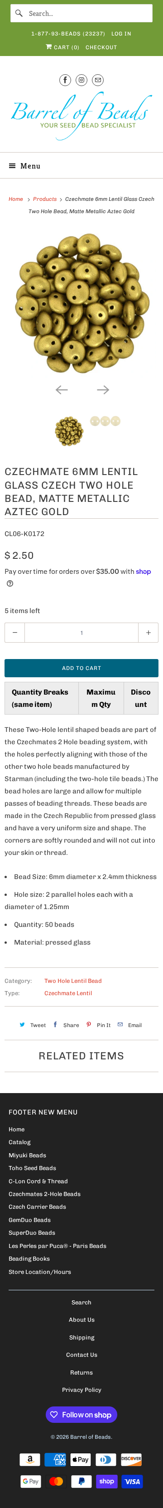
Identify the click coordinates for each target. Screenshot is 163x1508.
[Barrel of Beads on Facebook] (65, 80)
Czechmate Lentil (68, 993)
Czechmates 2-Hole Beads (45, 1194)
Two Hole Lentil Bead (73, 980)
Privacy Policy (81, 1389)
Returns (81, 1372)
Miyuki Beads (27, 1155)
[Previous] (61, 389)
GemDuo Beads (30, 1220)
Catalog (19, 1142)
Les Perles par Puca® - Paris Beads (57, 1245)
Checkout (101, 47)
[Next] (102, 389)
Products (45, 199)
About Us (82, 1319)
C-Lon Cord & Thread (38, 1181)
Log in (121, 34)
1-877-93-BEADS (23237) (68, 34)
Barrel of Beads (90, 1437)
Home (16, 1129)
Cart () (66, 47)
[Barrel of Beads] (81, 117)
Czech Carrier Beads (37, 1206)
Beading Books (29, 1258)
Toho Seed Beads (32, 1168)
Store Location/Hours (40, 1271)
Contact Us (81, 1354)
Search (81, 1302)
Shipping (81, 1337)
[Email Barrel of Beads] (98, 80)
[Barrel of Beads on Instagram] (81, 80)
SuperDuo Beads (32, 1232)
